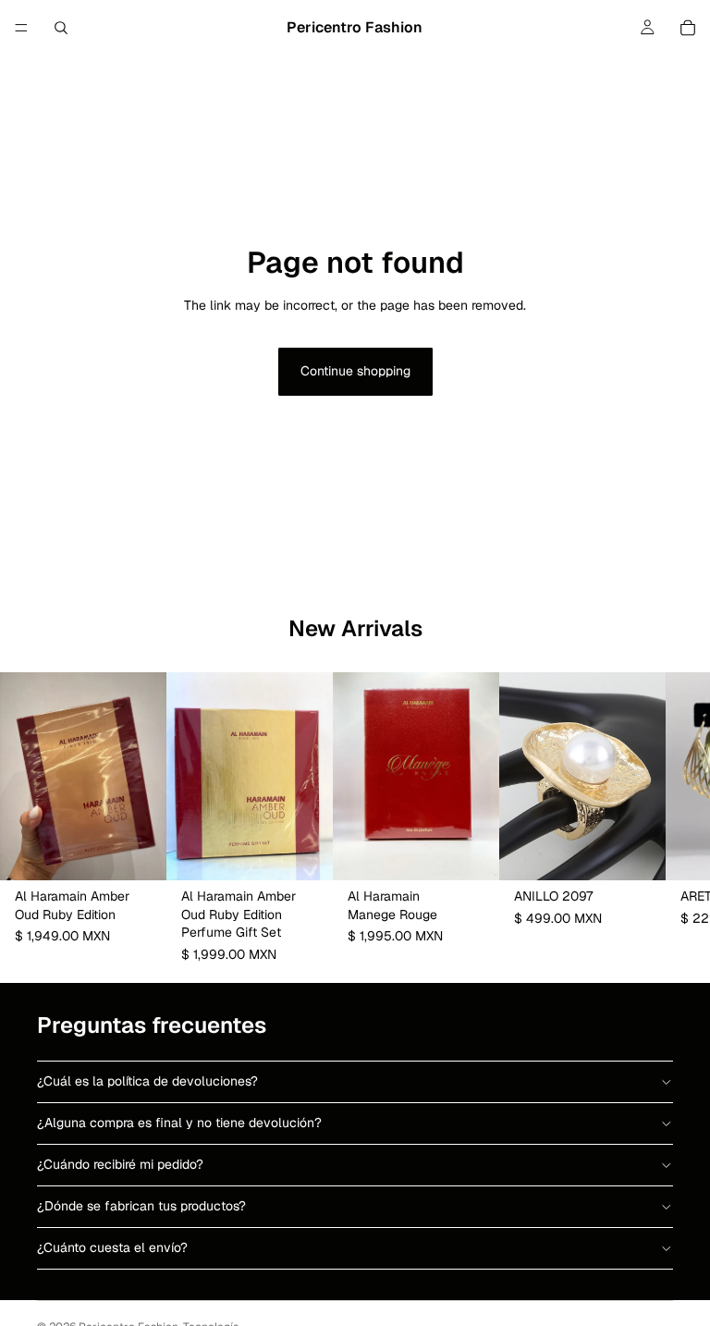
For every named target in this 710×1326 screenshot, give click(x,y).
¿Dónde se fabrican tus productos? (141, 1205)
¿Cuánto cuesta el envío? (112, 1247)
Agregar (153, 851)
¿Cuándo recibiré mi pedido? (120, 1164)
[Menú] (21, 27)
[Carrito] (687, 27)
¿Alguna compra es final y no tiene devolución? (179, 1122)
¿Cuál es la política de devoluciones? (147, 1081)
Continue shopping (355, 370)
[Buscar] (61, 27)
